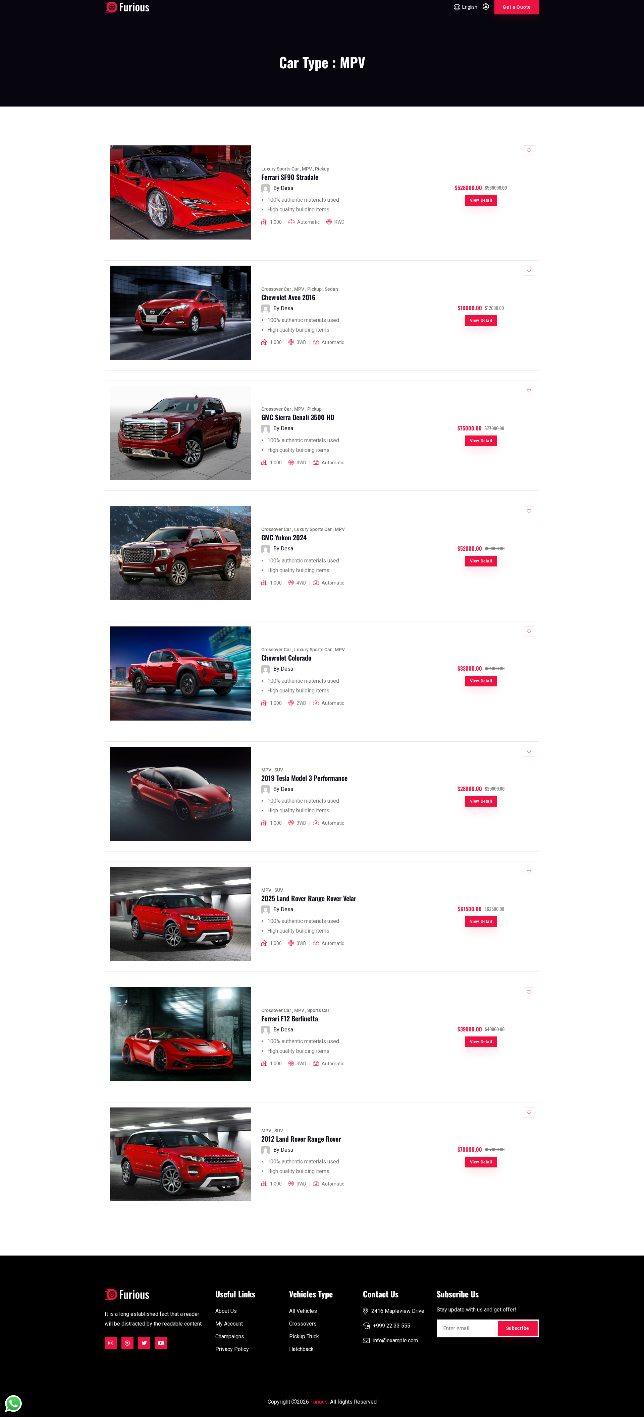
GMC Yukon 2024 (284, 537)
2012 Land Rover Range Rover (301, 1139)
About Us (226, 1311)
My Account (229, 1324)
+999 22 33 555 (391, 1326)
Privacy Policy (232, 1349)
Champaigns (229, 1336)
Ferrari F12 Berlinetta (289, 1018)
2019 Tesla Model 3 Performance (304, 778)
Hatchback (301, 1349)
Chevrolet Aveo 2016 (288, 297)
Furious (319, 1402)
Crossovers (303, 1324)
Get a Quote (517, 7)
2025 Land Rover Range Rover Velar (308, 898)
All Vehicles (303, 1311)
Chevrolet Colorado (286, 658)
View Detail (481, 200)
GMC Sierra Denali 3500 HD (297, 417)
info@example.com (395, 1340)
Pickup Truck (304, 1336)
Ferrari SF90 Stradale (289, 177)
